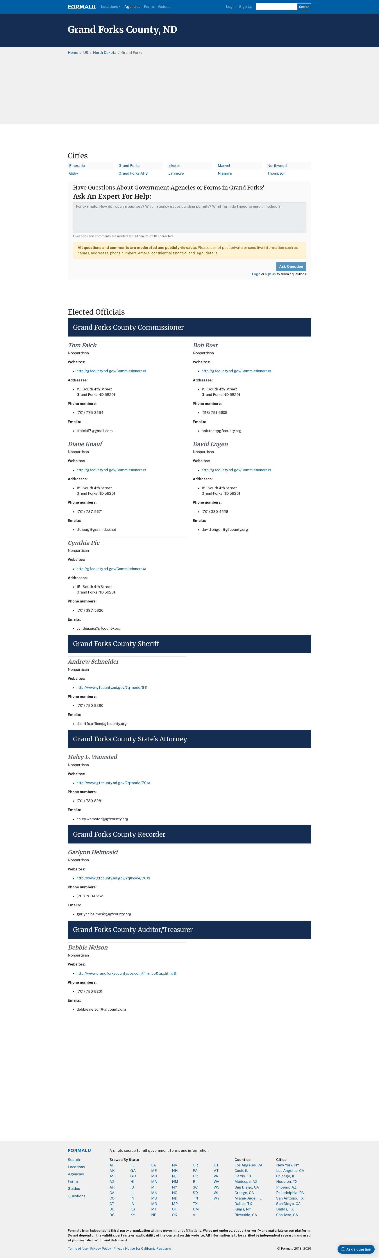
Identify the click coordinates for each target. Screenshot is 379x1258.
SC (195, 1187)
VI (194, 1215)
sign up (270, 274)
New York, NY (287, 1165)
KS (132, 1209)
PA (195, 1170)
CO (111, 1198)
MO (154, 1203)
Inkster (174, 165)
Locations (109, 6)
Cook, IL (241, 1170)
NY (174, 1187)
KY (132, 1215)
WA (216, 1181)
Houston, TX (287, 1181)
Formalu (82, 7)
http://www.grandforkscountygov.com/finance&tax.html (125, 973)
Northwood (277, 165)
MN (154, 1193)
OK (174, 1215)
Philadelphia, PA (290, 1193)
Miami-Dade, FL (248, 1198)
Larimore (176, 173)
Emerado (77, 165)
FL (132, 1165)
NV (174, 1165)
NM (175, 1181)
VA (216, 1176)
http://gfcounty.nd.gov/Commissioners (109, 371)
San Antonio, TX (290, 1198)
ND (174, 1198)
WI (216, 1193)
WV (217, 1187)
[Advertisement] (189, 91)
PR (195, 1176)
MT (154, 1209)
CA (111, 1193)
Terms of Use (78, 1248)
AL (111, 1165)
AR (112, 1187)
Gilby (73, 173)
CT (111, 1203)
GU (133, 1176)
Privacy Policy (100, 1248)
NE (153, 1215)
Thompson (276, 173)
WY (217, 1198)
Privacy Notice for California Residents (142, 1248)
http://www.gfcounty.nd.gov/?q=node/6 (110, 687)
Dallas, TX (243, 1203)
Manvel (224, 165)
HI (132, 1181)
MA (154, 1181)
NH (175, 1170)
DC (111, 1215)
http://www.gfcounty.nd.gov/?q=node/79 (112, 783)
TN (195, 1198)
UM (196, 1209)
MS (154, 1198)
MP (175, 1203)
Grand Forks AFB (133, 173)
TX (195, 1203)
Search (304, 7)
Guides (164, 6)
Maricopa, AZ (245, 1181)
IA (132, 1203)
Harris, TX (243, 1176)
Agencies (132, 6)
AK (112, 1170)
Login (231, 6)
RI (195, 1181)
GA (133, 1170)
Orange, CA (244, 1193)
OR (195, 1165)
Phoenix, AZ (286, 1187)
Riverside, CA (245, 1215)
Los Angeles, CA (248, 1165)
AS (111, 1176)
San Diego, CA (246, 1187)
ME (154, 1170)
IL (132, 1193)
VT (216, 1170)
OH (174, 1209)
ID (132, 1187)
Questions (76, 1196)
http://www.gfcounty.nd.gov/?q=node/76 (111, 878)
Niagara (225, 173)
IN (132, 1198)
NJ (174, 1176)
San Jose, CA (287, 1215)
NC (174, 1193)
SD (195, 1193)
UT (216, 1165)
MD (154, 1176)
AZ (111, 1181)
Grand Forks (129, 165)
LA (153, 1165)
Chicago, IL (285, 1176)
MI (153, 1187)
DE (111, 1209)
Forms (149, 6)
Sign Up (245, 6)
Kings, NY (242, 1209)
